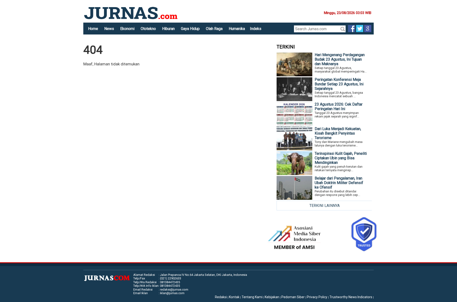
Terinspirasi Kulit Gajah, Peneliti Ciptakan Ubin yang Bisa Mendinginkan (341, 158)
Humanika (237, 28)
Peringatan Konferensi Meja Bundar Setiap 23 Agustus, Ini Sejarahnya (339, 84)
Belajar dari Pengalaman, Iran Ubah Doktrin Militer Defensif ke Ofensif (339, 183)
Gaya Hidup (190, 28)
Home (93, 28)
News (109, 28)
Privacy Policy (317, 297)
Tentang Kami (252, 297)
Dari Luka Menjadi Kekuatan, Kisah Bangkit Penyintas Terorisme (338, 133)
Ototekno (148, 28)
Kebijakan (272, 297)
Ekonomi (127, 28)
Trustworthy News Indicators (350, 297)
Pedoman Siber (293, 297)
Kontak (234, 297)
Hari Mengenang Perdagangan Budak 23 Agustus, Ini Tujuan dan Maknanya (340, 59)
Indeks (255, 28)
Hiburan (168, 28)
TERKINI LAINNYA (324, 205)
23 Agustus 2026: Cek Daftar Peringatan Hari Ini (339, 106)
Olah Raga (214, 28)
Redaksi (221, 297)
